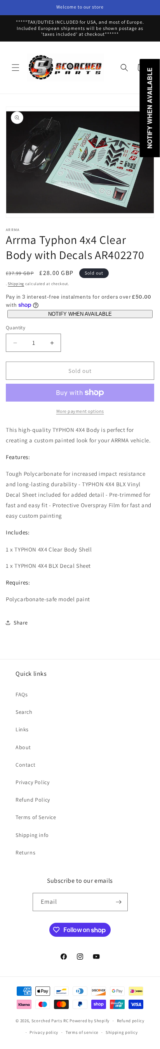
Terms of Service (36, 817)
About (23, 747)
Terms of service (82, 1032)
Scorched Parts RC (50, 1020)
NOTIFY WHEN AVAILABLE (80, 314)
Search (24, 711)
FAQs (22, 694)
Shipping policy (122, 1032)
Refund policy (130, 1020)
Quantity (15, 327)
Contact (25, 764)
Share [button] (21, 622)
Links (22, 729)
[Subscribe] (118, 902)
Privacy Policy (32, 782)
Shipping (16, 283)
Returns (25, 852)
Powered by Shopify (90, 1020)
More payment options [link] (80, 411)
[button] (15, 67)
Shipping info (32, 835)
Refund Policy (33, 799)
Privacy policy (44, 1032)
